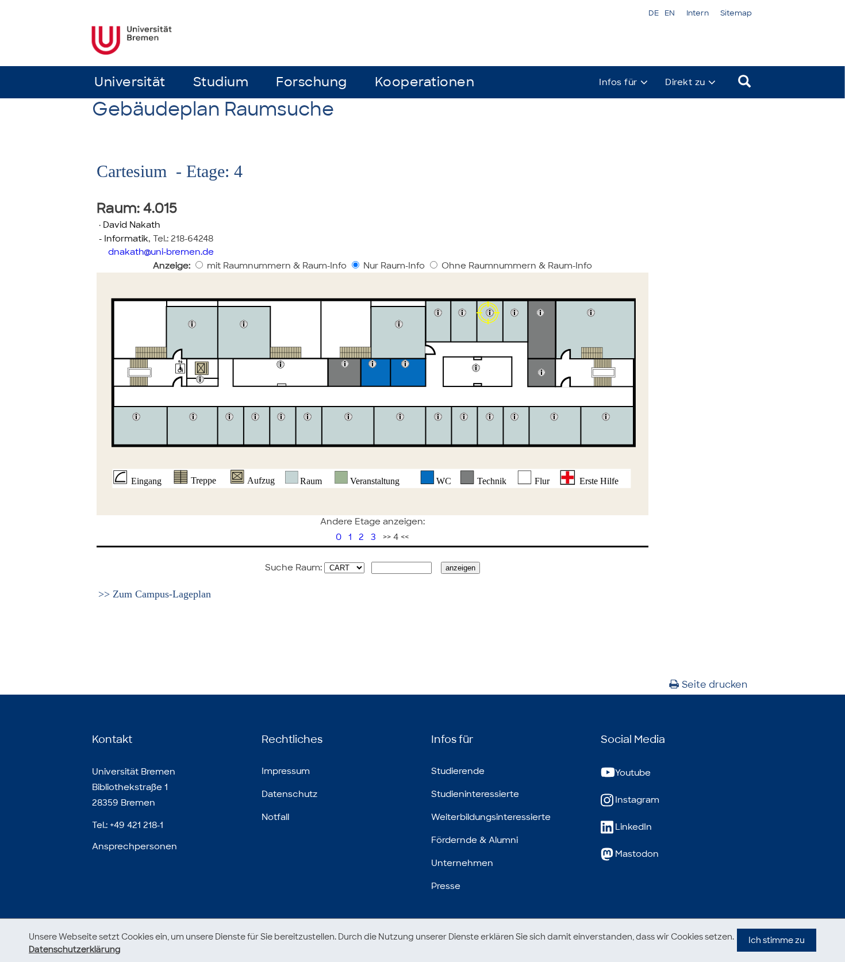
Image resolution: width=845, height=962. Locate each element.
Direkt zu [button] (685, 82)
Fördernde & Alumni (474, 840)
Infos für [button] (618, 82)
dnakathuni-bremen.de (161, 252)
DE (653, 13)
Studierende (458, 771)
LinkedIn (633, 827)
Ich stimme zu (776, 940)
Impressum (286, 771)
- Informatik (122, 238)
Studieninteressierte (475, 794)
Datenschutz (289, 794)
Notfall (275, 817)
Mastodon (637, 854)
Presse (445, 886)
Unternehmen (462, 863)
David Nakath (131, 225)
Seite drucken (714, 685)
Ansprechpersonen (134, 846)
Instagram (637, 800)
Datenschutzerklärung (75, 949)
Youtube (633, 773)
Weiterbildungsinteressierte (491, 817)
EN (670, 13)
